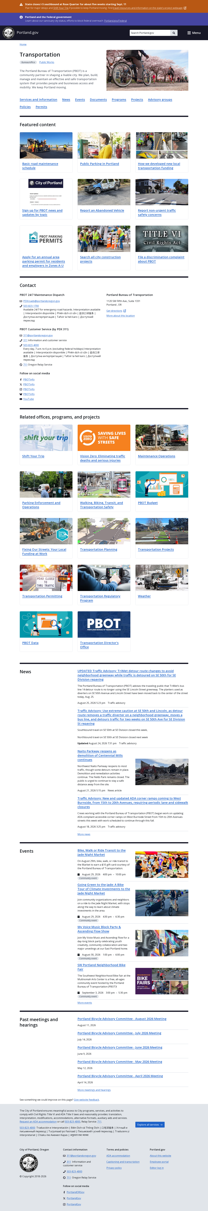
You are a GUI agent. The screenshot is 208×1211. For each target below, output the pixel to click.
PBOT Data (30, 643)
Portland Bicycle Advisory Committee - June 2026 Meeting (120, 1047)
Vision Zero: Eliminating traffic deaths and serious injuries (102, 458)
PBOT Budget (148, 503)
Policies (25, 107)
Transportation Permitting (42, 596)
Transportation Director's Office (99, 645)
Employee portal (159, 1161)
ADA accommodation (118, 1155)
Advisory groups (160, 99)
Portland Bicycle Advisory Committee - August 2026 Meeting (122, 1019)
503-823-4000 (72, 1121)
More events (85, 1002)
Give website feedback (86, 1099)
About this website (160, 1155)
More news (84, 834)
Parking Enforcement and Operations (41, 505)
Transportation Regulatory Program (100, 598)
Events (80, 99)
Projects (137, 99)
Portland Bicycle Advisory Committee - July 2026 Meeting (119, 1033)
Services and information (38, 99)
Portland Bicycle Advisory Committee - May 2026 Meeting (120, 1062)
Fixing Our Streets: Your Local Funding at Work (44, 551)
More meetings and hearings (94, 1090)
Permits (41, 107)
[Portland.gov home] (20, 33)
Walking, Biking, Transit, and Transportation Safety (101, 505)
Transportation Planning (98, 549)
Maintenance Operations (156, 456)
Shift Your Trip (33, 456)
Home (23, 44)
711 (99, 1121)
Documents (98, 99)
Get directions (114, 310)
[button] (194, 33)
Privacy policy (114, 1167)
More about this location (120, 315)
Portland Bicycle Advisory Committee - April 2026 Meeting (120, 1076)
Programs (119, 99)
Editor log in (157, 1167)
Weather (144, 596)
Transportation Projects (156, 549)
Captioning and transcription (122, 1161)
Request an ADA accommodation (38, 1121)
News (66, 99)
